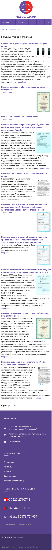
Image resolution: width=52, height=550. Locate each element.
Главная (4, 30)
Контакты (8, 467)
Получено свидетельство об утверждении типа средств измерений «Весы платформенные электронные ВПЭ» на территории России (24, 240)
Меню (21, 22)
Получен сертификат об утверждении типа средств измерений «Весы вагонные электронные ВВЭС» (26, 271)
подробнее (21, 82)
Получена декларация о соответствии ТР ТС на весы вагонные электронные (24, 363)
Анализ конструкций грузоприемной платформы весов (24, 44)
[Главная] (26, 17)
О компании (9, 462)
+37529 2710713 (18, 499)
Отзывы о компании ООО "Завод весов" (20, 117)
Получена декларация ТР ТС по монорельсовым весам (24, 174)
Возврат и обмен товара (15, 481)
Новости (7, 471)
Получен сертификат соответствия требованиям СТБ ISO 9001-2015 (24, 314)
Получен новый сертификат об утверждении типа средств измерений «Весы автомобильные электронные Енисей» (25, 127)
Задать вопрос (10, 476)
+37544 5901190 (18, 508)
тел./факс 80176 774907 (20, 516)
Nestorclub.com (32, 547)
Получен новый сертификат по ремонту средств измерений (24, 88)
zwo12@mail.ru (15, 441)
